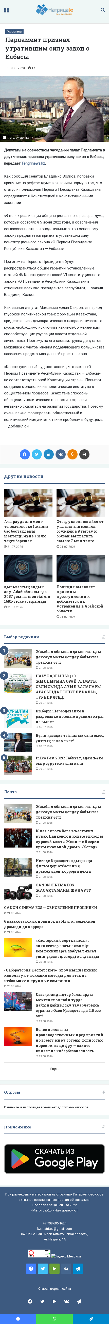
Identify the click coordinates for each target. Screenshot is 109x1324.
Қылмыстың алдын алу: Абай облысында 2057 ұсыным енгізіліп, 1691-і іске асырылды (27, 594)
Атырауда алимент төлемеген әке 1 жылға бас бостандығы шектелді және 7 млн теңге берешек (26, 531)
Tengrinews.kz (33, 163)
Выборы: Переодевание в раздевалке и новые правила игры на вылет (70, 716)
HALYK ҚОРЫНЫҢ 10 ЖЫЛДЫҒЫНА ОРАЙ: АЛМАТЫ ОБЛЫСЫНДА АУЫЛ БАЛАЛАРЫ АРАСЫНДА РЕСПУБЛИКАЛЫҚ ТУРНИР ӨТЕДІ (68, 687)
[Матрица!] (55, 10)
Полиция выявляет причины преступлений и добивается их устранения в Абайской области (80, 598)
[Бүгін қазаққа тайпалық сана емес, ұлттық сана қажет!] (18, 742)
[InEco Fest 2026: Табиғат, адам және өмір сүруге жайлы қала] (18, 765)
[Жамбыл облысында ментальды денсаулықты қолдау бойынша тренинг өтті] (18, 658)
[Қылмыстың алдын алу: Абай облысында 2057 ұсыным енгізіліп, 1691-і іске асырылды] (28, 568)
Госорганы (14, 31)
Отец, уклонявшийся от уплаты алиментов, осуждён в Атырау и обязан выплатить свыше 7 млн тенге (80, 531)
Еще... (54, 1069)
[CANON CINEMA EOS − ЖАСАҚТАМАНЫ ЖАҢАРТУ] (18, 892)
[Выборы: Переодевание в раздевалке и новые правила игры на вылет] (18, 718)
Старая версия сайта (54, 1288)
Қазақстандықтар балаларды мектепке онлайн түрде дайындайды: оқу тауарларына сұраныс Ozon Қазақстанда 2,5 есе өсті (68, 1005)
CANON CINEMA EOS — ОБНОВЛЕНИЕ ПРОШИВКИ (50, 907)
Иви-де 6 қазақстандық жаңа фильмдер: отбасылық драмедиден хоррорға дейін (64, 866)
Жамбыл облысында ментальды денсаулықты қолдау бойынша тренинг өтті (68, 657)
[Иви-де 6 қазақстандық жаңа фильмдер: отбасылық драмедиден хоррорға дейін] (18, 867)
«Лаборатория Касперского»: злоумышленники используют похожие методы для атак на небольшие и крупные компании (50, 975)
